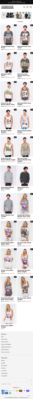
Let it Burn (4, 370)
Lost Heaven (4, 373)
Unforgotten (4, 375)
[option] (16, 2)
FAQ (2, 336)
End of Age (4, 365)
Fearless (3, 368)
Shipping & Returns (6, 347)
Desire (3, 360)
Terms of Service (5, 352)
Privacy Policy (4, 341)
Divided (3, 363)
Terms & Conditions (6, 344)
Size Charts (4, 339)
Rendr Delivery (5, 349)
